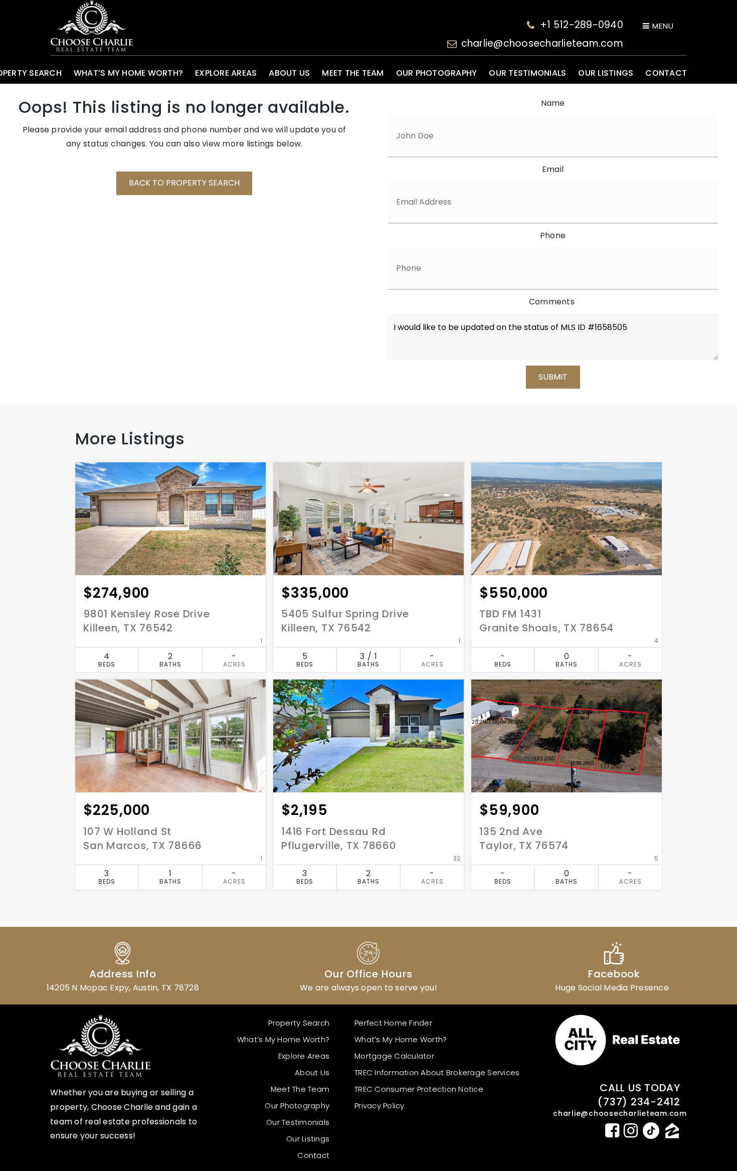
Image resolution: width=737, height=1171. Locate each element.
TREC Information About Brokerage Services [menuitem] (436, 1072)
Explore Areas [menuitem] (226, 73)
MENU (662, 26)
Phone (553, 235)
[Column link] (123, 966)
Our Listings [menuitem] (605, 73)
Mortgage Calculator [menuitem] (394, 1056)
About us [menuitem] (289, 73)
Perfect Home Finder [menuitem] (393, 1023)
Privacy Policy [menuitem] (379, 1105)
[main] (368, 509)
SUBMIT (553, 377)
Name (553, 103)
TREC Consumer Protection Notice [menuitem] (418, 1089)
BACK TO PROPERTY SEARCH (184, 183)
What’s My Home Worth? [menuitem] (128, 73)
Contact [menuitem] (666, 73)
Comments (552, 301)
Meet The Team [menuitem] (353, 73)
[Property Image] (170, 518)
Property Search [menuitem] (298, 1023)
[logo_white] (91, 26)
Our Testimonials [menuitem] (527, 73)
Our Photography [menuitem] (436, 73)
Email (553, 169)
